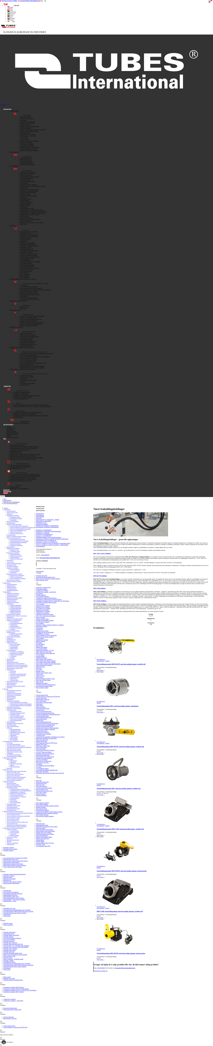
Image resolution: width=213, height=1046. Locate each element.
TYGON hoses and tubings (43, 752)
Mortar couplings (40, 641)
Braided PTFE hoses (41, 744)
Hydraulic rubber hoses (9, 932)
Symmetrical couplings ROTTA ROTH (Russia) (48, 599)
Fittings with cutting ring (42, 838)
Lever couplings (40, 604)
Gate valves (39, 669)
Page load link (40, 571)
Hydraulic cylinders (8, 960)
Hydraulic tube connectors (10, 942)
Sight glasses (39, 628)
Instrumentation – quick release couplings (14, 899)
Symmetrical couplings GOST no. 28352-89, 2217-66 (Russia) (52, 601)
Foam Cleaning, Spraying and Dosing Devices (15, 861)
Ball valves (39, 668)
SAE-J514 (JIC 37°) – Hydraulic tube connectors (16, 945)
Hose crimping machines (42, 803)
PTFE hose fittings (41, 749)
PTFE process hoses (41, 747)
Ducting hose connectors (42, 732)
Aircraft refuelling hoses (42, 716)
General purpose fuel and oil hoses (45, 713)
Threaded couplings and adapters (44, 614)
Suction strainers (40, 656)
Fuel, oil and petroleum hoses (43, 711)
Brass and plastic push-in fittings (44, 829)
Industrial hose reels (41, 783)
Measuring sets (7, 880)
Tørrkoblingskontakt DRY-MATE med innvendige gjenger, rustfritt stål (121, 664)
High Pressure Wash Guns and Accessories (14, 865)
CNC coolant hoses (41, 701)
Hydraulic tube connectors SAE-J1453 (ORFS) (15, 947)
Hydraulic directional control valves (45, 577)
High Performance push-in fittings (45, 834)
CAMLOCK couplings (42, 590)
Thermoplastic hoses (8, 933)
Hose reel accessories (41, 786)
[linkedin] (36, 564)
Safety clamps (39, 681)
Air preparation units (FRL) (43, 846)
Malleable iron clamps (42, 683)
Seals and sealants (40, 794)
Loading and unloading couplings (45, 620)
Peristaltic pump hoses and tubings (45, 753)
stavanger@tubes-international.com (30, 0)
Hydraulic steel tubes (8, 941)
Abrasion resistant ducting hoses (44, 726)
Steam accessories (40, 707)
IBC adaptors (39, 593)
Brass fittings (39, 646)
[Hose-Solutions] (43, 0)
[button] (102, 553)
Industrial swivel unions (42, 631)
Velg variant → (101, 670)
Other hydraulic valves (42, 580)
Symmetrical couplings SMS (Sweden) (46, 602)
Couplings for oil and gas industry (45, 632)
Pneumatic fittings (40, 828)
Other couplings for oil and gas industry (46, 635)
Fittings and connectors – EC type (45, 650)
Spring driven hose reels (42, 782)
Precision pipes (7, 890)
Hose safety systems (41, 792)
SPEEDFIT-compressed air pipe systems (46, 826)
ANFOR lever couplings (42, 613)
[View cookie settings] (4, 1042)
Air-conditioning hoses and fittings (45, 765)
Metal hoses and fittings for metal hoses (46, 738)
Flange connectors (8, 925)
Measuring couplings (8, 875)
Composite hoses (40, 735)
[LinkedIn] (45, 0)
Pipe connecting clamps (42, 687)
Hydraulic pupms (7, 923)
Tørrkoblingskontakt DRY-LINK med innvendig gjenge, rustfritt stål (120, 829)
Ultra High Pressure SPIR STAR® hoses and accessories (18, 911)
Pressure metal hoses (41, 741)
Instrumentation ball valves (10, 895)
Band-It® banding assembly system (45, 678)
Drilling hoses (39, 720)
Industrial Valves (40, 666)
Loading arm (39, 629)
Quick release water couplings (44, 659)
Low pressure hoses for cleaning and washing (15, 858)
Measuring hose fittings (9, 878)
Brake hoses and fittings (42, 771)
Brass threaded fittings (42, 835)
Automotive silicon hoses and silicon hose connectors (50, 773)
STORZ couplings (41, 595)
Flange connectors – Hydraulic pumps (13, 959)
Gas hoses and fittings (42, 759)
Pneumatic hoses (40, 823)
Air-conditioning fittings (42, 768)
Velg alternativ (100, 661)
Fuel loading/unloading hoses (43, 717)
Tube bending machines (42, 814)
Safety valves (39, 677)
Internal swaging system (42, 619)
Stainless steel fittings (41, 647)
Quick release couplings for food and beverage (48, 663)
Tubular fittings (40, 840)
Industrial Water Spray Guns (10, 859)
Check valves (39, 674)
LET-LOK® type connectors (11, 892)
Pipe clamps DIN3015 (9, 939)
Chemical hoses (40, 710)
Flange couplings (40, 617)
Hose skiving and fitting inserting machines (47, 805)
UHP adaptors (7, 914)
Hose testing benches (41, 808)
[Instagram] (44, 0)
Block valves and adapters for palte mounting (48, 578)
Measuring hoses (7, 877)
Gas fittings (39, 764)
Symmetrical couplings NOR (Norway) (46, 598)
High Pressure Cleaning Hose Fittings (13, 864)
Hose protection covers (42, 789)
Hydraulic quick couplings (10, 948)
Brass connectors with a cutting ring (45, 653)
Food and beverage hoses (42, 708)
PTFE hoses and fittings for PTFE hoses (46, 743)
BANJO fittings (40, 841)
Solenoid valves (40, 675)
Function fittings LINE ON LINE (45, 843)
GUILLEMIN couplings (42, 596)
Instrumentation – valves (9, 901)
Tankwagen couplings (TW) (43, 587)
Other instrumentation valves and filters (13, 898)
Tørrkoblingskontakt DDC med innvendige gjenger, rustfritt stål (118, 788)
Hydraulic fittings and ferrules (11, 935)
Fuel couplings (40, 623)
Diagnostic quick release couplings (12, 881)
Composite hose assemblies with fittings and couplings (50, 737)
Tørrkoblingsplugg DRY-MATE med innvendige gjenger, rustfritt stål (120, 746)
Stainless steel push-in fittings (43, 832)
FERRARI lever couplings (43, 611)
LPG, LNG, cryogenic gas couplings (45, 616)
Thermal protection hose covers (44, 791)
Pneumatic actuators (8, 847)
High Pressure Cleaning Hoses (11, 862)
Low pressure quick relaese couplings (46, 662)
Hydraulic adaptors (8, 936)
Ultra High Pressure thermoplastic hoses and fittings (16, 910)
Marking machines (41, 807)
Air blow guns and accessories (44, 788)
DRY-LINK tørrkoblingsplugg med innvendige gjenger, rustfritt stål (120, 911)
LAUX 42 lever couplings (43, 605)
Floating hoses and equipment (44, 758)
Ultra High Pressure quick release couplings (14, 913)
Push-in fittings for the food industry (45, 831)
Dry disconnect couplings (42, 622)
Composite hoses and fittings (43, 734)
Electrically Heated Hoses (43, 755)
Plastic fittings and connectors (44, 652)
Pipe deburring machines (42, 810)
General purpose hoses (42, 695)
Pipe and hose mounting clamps (44, 686)
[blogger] (36, 566)
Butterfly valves (40, 671)
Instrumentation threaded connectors (12, 893)
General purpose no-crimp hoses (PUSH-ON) (48, 696)
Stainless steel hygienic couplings (44, 637)
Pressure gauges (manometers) (11, 883)
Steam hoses (39, 704)
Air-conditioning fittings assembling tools (47, 770)
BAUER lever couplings (42, 610)
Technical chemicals (41, 795)
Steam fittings (39, 705)
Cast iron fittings (40, 644)
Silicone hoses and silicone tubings (45, 750)
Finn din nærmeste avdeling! (9, 0)
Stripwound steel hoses (42, 740)
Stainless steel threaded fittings (44, 837)
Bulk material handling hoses (43, 722)
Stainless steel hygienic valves (44, 672)
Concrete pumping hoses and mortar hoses (47, 723)
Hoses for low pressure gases (43, 761)
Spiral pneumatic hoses (42, 825)
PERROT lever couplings (43, 607)
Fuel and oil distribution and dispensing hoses (48, 714)
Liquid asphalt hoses (41, 719)
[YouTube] (41, 0)
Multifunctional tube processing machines (47, 813)
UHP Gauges (6, 916)
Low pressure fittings (41, 649)
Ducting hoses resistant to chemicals (45, 729)
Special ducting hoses (41, 731)
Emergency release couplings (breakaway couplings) (50, 625)
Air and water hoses (41, 698)
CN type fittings (40, 654)
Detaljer (107, 661)
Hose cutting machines (42, 804)
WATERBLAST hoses (9, 908)
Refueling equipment (41, 657)
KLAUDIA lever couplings (43, 608)
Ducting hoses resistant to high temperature (47, 728)
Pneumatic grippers (8, 850)
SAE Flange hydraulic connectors (12, 938)
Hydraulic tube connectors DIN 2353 (13, 944)
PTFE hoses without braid (43, 746)
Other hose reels (40, 785)
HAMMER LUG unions (42, 634)
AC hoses (38, 767)
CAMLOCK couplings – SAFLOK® (46, 592)
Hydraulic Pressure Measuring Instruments (14, 874)
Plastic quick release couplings (44, 665)
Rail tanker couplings (41, 626)
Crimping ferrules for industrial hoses (45, 684)
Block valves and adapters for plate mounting (15, 954)
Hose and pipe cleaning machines (45, 816)
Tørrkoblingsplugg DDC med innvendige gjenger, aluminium (117, 706)
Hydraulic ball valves (41, 575)
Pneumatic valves (40, 844)
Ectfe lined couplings (41, 589)
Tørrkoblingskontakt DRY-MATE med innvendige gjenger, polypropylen (122, 871)
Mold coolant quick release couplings (46, 660)
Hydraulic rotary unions (9, 950)
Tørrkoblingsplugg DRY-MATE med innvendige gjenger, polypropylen (121, 953)
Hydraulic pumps (7, 957)
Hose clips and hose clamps (43, 680)
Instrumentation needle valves (11, 896)
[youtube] (36, 563)
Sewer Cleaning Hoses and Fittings (12, 867)
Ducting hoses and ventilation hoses (45, 725)
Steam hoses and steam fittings (44, 702)
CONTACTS (3, 105)
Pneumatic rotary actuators (10, 849)
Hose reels (39, 780)
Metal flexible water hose (42, 699)
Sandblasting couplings (42, 640)
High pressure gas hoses (42, 762)
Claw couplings (40, 638)
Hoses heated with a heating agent (45, 756)
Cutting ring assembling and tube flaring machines (49, 811)
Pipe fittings (39, 643)
